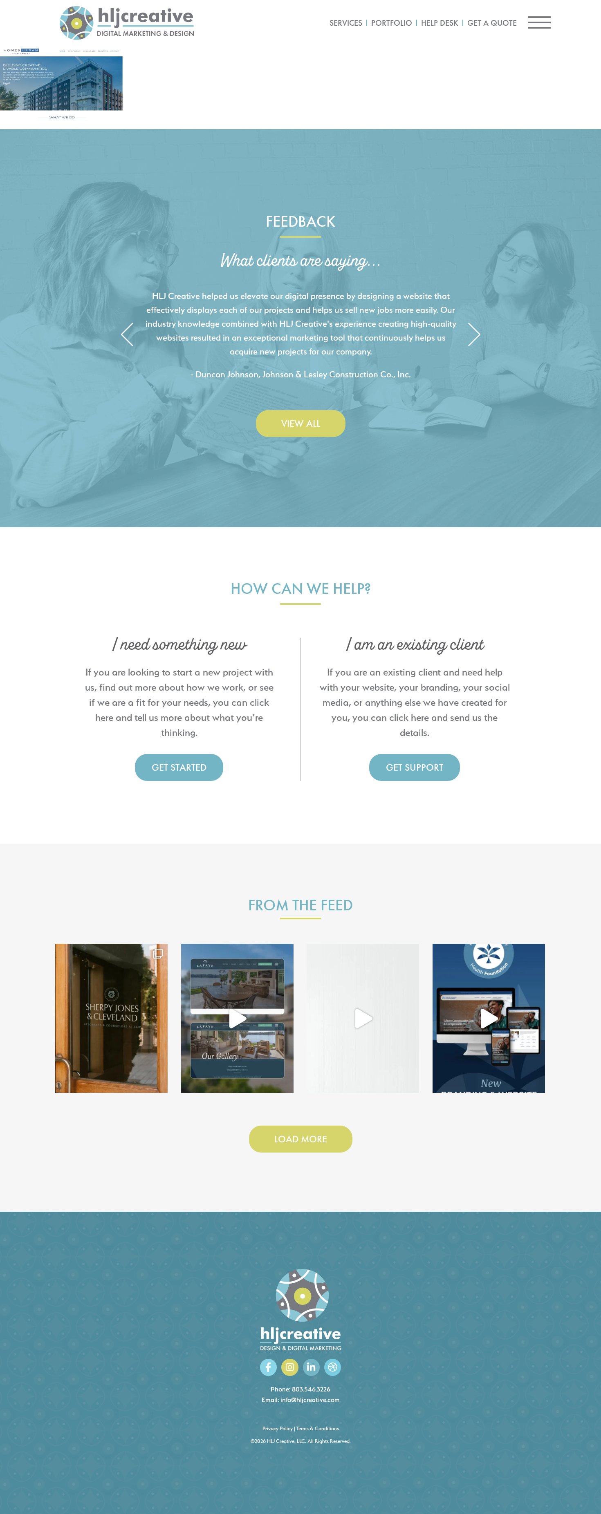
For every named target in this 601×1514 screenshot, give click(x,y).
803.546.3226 (311, 1389)
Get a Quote (492, 23)
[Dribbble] (332, 1367)
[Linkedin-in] (311, 1367)
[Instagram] (289, 1367)
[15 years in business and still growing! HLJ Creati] (363, 1018)
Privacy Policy (277, 1428)
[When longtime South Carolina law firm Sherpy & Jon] (111, 1018)
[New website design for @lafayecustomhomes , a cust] (237, 1018)
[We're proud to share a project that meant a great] (489, 1018)
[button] (127, 335)
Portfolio (391, 23)
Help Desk (439, 23)
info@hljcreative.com (310, 1400)
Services (346, 23)
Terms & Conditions (317, 1428)
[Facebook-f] (268, 1367)
